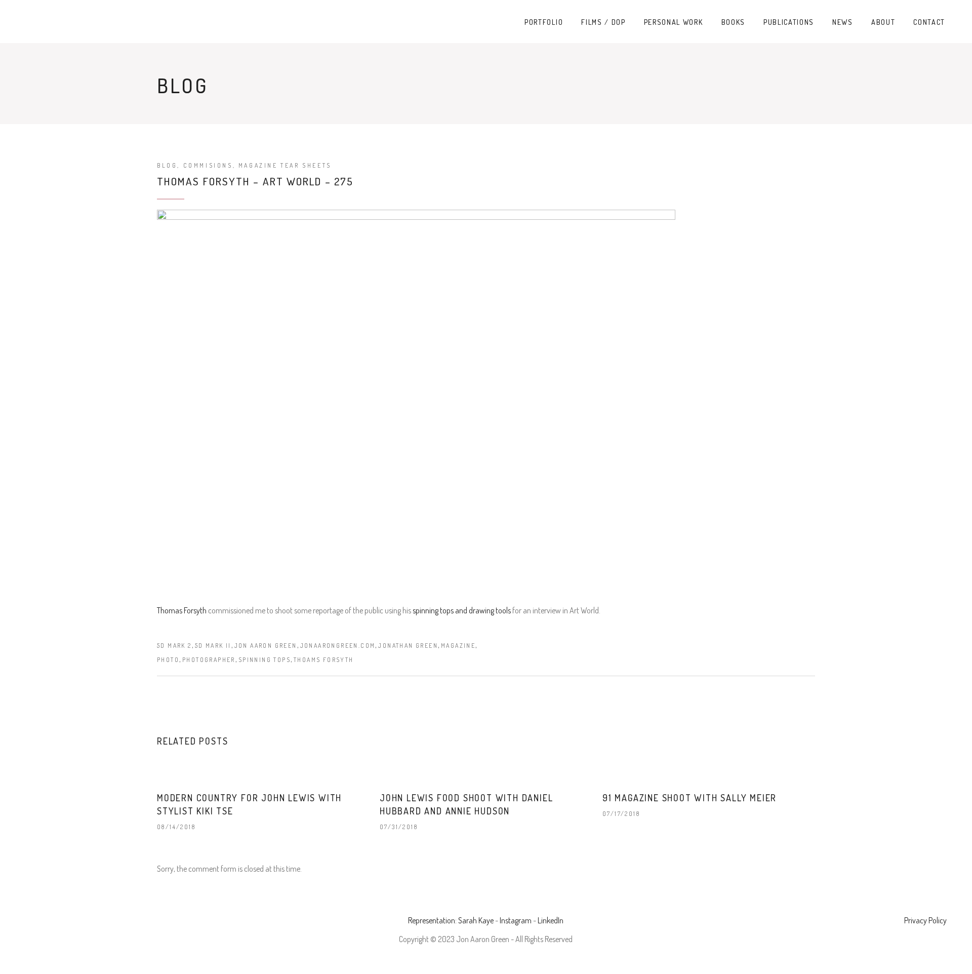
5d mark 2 (174, 645)
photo (168, 660)
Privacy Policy (925, 920)
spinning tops (264, 660)
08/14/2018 (176, 827)
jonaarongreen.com (338, 645)
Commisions (208, 165)
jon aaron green (265, 645)
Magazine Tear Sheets (285, 165)
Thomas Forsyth (182, 610)
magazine (458, 645)
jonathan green (408, 645)
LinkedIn (550, 920)
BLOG (167, 165)
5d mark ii (213, 645)
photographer (208, 660)
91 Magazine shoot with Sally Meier (689, 797)
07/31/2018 (399, 827)
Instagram (516, 920)
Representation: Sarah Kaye (451, 920)
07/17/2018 (621, 813)
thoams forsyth (324, 660)
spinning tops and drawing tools (462, 610)
